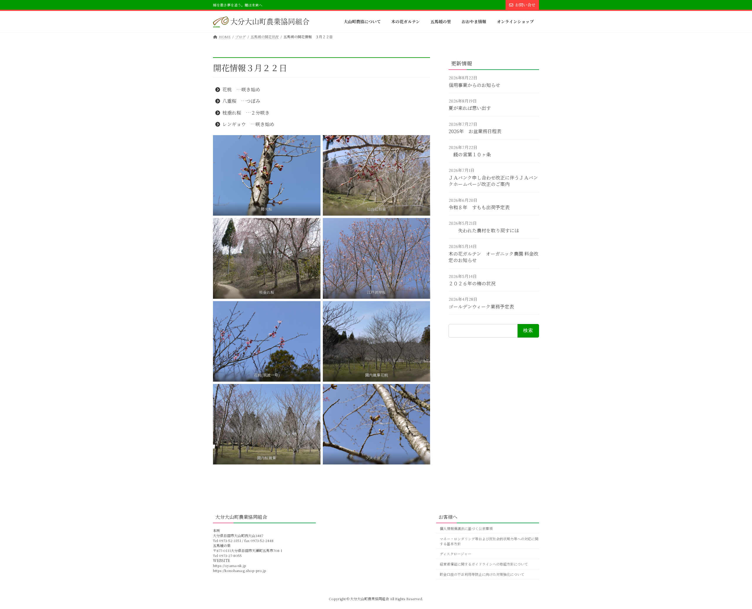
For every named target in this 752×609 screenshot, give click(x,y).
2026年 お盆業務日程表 (475, 131)
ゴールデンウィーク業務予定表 (481, 306)
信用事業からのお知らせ (474, 85)
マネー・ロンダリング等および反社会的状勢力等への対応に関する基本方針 (489, 541)
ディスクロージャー (455, 553)
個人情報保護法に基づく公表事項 (466, 528)
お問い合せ (525, 5)
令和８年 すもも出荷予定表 (479, 207)
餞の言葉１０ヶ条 (470, 154)
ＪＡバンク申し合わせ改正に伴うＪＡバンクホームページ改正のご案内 (493, 180)
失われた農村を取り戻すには (484, 230)
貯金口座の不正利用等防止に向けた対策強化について (482, 574)
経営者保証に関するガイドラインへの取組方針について (484, 563)
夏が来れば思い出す (470, 108)
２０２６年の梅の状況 (472, 283)
